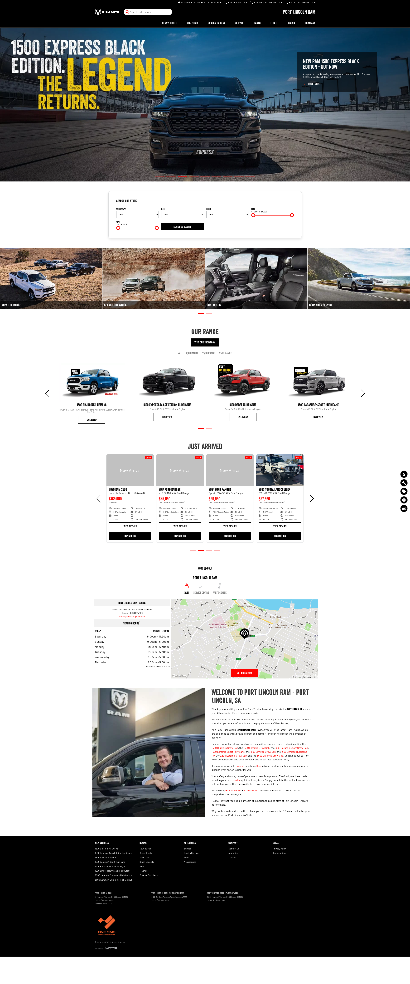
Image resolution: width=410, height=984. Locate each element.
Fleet (273, 23)
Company (310, 23)
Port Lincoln (205, 568)
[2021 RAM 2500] (130, 470)
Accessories (251, 790)
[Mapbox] (180, 676)
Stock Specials (147, 861)
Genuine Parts (233, 790)
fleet (259, 765)
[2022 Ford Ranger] (230, 470)
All (180, 353)
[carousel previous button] (47, 393)
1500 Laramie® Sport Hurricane (110, 861)
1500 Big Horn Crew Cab (225, 747)
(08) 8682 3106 (135, 613)
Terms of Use (279, 853)
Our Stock (192, 23)
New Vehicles (169, 23)
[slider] (253, 215)
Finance (291, 23)
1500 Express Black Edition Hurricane (113, 853)
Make (163, 209)
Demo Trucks (146, 853)
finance (240, 765)
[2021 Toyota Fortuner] (180, 470)
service (236, 780)
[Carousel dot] (160, 176)
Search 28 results (182, 226)
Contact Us (130, 536)
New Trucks (145, 848)
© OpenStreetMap (309, 677)
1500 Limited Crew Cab (263, 751)
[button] (205, 104)
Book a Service (191, 853)
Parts (257, 23)
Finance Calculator (149, 875)
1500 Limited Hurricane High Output (112, 870)
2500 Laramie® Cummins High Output (113, 875)
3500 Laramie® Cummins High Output (113, 879)
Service (239, 23)
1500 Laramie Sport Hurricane (228, 751)
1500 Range (192, 353)
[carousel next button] (362, 393)
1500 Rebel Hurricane (105, 857)
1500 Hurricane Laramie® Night (110, 866)
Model (208, 209)
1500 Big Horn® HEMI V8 (106, 848)
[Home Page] (107, 12)
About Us (233, 853)
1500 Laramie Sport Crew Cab (291, 747)
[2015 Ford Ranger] (280, 470)
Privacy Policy (279, 848)
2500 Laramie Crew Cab (233, 755)
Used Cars (145, 857)
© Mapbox (297, 677)
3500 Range (225, 353)
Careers (232, 857)
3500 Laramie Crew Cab (270, 755)
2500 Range (208, 353)
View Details (130, 526)
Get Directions (244, 673)
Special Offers (216, 23)
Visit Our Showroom (205, 342)
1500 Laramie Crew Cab (257, 747)
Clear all (289, 202)
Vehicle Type (121, 209)
